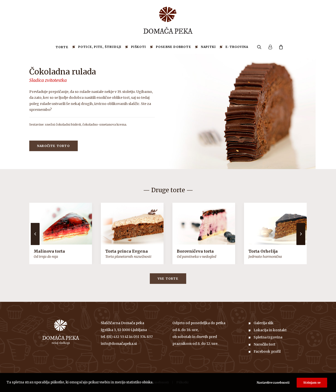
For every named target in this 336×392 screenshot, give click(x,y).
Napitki (208, 47)
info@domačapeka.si (119, 343)
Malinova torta (49, 251)
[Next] (301, 244)
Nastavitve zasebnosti (273, 382)
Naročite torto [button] (53, 146)
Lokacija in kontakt (270, 330)
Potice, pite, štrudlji (99, 47)
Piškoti (138, 47)
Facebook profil (267, 351)
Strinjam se (312, 382)
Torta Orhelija (263, 251)
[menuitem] (62, 47)
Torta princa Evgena (126, 251)
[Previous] (35, 244)
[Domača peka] (168, 20)
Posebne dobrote (173, 47)
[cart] (279, 47)
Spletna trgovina (268, 337)
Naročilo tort (264, 344)
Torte (62, 47)
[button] (261, 47)
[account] (270, 47)
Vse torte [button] (168, 278)
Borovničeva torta (195, 251)
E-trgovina (237, 47)
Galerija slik (264, 323)
